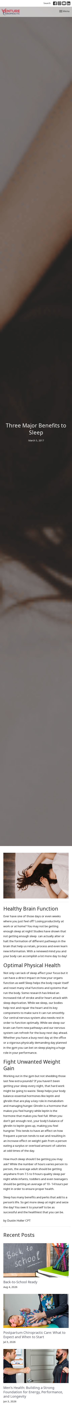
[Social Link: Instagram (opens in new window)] (59, 3)
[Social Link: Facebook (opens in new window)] (55, 3)
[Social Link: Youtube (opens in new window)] (64, 3)
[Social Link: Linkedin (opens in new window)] (68, 3)
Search (47, 3)
